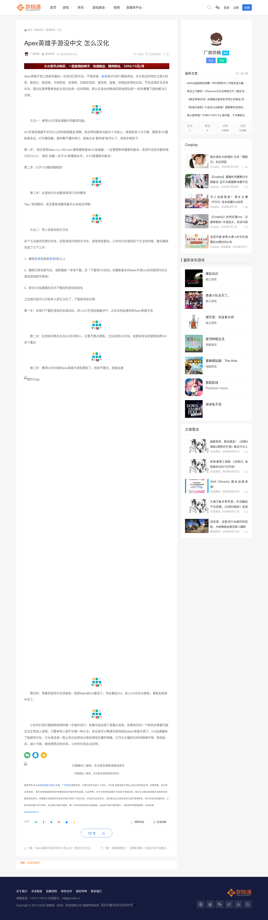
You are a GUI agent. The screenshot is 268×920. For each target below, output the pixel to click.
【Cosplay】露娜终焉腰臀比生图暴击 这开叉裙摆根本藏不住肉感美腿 (229, 179)
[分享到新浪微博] (59, 822)
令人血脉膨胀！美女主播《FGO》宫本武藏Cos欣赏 (229, 199)
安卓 (104, 76)
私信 (222, 60)
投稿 (247, 7)
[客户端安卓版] (201, 904)
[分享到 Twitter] (51, 822)
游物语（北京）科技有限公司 (64, 905)
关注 (211, 60)
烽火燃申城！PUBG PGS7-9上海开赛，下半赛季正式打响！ (217, 115)
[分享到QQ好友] (66, 822)
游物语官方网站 (47, 785)
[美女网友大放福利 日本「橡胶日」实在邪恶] (197, 161)
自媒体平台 (134, 7)
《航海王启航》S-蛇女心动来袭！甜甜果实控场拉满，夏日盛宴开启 (217, 107)
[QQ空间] (44, 755)
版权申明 (81, 891)
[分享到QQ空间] (74, 822)
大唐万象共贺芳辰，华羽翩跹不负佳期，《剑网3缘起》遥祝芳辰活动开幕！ (229, 503)
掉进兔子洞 (213, 404)
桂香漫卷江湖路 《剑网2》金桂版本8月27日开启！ (229, 463)
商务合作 (66, 891)
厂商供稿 (34, 53)
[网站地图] (248, 904)
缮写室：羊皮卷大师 (220, 317)
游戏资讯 (39, 29)
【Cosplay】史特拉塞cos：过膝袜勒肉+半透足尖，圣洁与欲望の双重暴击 (229, 219)
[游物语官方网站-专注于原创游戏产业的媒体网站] (31, 7)
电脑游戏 (211, 344)
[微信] (27, 755)
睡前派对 (212, 273)
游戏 (66, 7)
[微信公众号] (219, 904)
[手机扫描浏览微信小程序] (217, 7)
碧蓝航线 (212, 382)
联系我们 (96, 891)
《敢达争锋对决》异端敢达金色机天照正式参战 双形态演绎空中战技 (217, 99)
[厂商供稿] (216, 39)
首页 (53, 7)
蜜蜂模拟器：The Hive (221, 361)
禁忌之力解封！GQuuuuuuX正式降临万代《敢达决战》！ (217, 91)
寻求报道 (36, 891)
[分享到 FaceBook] (43, 822)
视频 (117, 7)
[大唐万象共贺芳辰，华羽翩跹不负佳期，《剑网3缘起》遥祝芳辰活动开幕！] (197, 506)
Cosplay (214, 166)
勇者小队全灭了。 (218, 295)
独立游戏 (211, 279)
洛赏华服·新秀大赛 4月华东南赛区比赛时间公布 (229, 239)
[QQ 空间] (238, 904)
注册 (236, 7)
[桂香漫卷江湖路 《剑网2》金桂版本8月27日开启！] (197, 466)
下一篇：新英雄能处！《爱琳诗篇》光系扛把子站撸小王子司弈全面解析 (135, 848)
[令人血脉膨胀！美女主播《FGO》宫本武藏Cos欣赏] (197, 201)
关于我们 (21, 891)
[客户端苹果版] (210, 904)
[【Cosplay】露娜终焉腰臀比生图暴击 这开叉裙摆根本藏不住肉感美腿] (197, 181)
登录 (226, 7)
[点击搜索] (209, 7)
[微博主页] (229, 904)
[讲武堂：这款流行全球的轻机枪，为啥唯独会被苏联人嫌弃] (197, 526)
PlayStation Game (217, 388)
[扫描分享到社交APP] (36, 822)
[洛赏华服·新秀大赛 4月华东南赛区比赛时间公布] (197, 241)
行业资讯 (215, 451)
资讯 (80, 7)
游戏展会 (98, 7)
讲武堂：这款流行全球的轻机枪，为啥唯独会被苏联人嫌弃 (229, 523)
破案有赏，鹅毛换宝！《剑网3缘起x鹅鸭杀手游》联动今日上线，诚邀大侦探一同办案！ (229, 443)
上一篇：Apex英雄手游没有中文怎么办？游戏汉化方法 (57, 848)
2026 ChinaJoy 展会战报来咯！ (229, 483)
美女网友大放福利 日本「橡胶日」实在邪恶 (229, 159)
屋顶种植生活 (215, 339)
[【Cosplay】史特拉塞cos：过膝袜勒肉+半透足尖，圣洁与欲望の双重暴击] (197, 221)
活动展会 (226, 246)
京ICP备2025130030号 (117, 905)
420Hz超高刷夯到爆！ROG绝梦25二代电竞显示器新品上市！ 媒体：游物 (217, 83)
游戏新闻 (50, 29)
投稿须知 (51, 891)
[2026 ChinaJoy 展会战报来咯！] (197, 486)
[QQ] (35, 755)
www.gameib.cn (31, 811)
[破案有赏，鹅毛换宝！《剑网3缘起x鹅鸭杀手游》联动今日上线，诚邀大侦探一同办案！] (197, 446)
